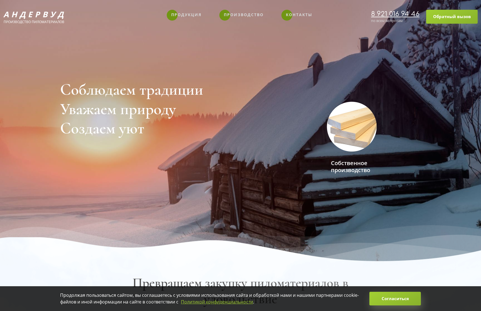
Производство (244, 14)
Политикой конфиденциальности (217, 302)
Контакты (299, 14)
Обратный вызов (452, 16)
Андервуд (34, 16)
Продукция (186, 14)
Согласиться (395, 298)
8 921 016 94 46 (395, 14)
